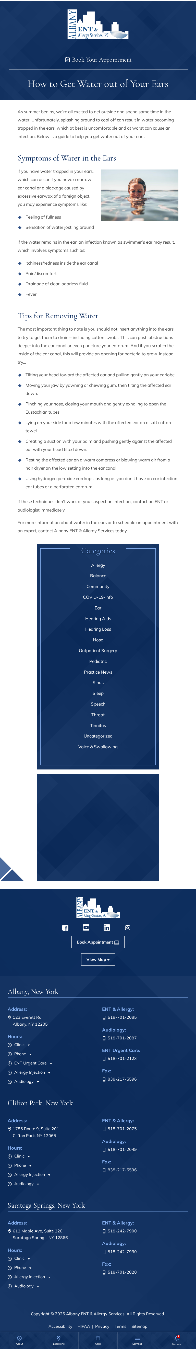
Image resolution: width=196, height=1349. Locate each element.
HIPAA (84, 1326)
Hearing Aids (98, 618)
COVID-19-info (98, 597)
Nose (98, 639)
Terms (120, 1326)
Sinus (98, 682)
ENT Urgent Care (30, 1062)
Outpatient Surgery (98, 650)
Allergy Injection (29, 1072)
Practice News (98, 672)
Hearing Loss (98, 629)
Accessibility (60, 1326)
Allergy (98, 565)
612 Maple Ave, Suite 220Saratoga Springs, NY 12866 (40, 1234)
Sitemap (139, 1326)
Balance (98, 575)
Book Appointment (95, 875)
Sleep (98, 693)
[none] (19, 1340)
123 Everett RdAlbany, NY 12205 (30, 1020)
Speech (98, 704)
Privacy (102, 1326)
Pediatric (98, 661)
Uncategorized (98, 736)
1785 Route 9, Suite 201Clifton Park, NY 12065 (36, 1132)
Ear (98, 607)
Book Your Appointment (101, 59)
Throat (98, 714)
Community (98, 586)
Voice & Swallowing (98, 746)
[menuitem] (19, 1340)
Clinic (18, 1044)
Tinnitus (98, 725)
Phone (19, 1053)
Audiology (23, 1081)
